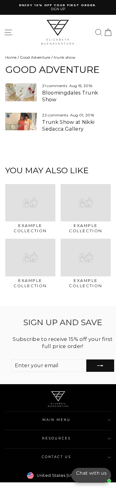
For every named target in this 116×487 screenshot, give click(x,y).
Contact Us (56, 457)
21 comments (55, 85)
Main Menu (56, 420)
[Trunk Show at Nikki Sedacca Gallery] (21, 122)
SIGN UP (58, 9)
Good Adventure (35, 57)
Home (10, 57)
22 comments (55, 115)
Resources (56, 438)
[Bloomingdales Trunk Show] (21, 92)
